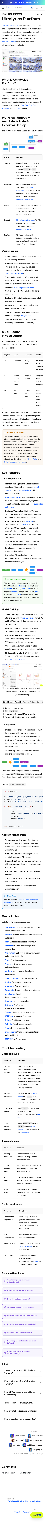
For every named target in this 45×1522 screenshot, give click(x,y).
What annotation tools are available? (20, 1411)
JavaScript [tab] (20, 784)
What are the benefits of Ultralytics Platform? (19, 1382)
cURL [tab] (12, 784)
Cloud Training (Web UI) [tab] (12, 702)
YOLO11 (32, 105)
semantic (26, 589)
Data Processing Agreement (15, 462)
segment (8, 589)
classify (14, 592)
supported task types (24, 199)
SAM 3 (25, 525)
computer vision (9, 42)
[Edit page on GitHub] (41, 14)
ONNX (35, 1261)
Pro (10, 14)
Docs (10, 8)
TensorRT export (26, 1246)
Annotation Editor (13, 497)
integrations (26, 316)
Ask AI (35, 1515)
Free (4, 14)
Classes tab (25, 1132)
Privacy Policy (32, 459)
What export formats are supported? (20, 1419)
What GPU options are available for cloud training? (19, 1393)
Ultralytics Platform (10, 25)
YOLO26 (24, 105)
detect (22, 586)
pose (37, 592)
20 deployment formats (25, 220)
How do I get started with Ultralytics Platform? (20, 1371)
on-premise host (24, 490)
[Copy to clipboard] (40, 791)
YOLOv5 (17, 108)
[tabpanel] (22, 712)
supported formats (23, 229)
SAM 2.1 (29, 521)
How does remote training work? (18, 1403)
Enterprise (17, 14)
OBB (19, 594)
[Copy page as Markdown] (37, 14)
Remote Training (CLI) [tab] (31, 702)
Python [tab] (6, 784)
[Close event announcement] (2, 2)
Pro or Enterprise (27, 618)
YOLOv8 (5, 108)
